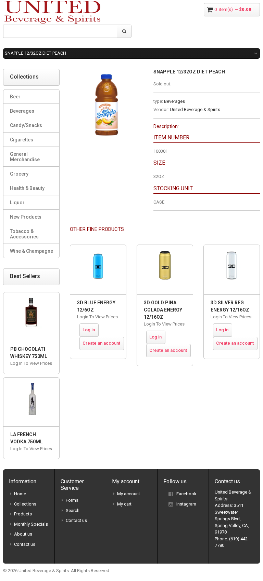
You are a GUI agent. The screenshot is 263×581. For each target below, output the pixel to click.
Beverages (174, 101)
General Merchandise (25, 156)
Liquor (17, 202)
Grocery (19, 174)
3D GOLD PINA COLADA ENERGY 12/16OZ (163, 310)
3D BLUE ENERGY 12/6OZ (96, 306)
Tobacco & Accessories (24, 234)
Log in (89, 329)
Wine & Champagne (31, 251)
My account (128, 493)
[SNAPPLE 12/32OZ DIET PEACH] (106, 72)
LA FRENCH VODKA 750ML (26, 438)
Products (23, 513)
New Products (25, 217)
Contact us (24, 544)
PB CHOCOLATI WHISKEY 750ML (28, 352)
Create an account (101, 343)
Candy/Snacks (26, 125)
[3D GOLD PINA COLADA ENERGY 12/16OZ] (165, 269)
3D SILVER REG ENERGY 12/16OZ (230, 306)
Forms (72, 500)
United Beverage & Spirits (195, 109)
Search (72, 510)
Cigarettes (21, 139)
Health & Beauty (27, 188)
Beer (15, 96)
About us (23, 534)
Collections (25, 504)
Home (20, 493)
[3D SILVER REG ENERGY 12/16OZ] (232, 269)
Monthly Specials (31, 524)
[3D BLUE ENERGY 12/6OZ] (98, 269)
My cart (124, 504)
